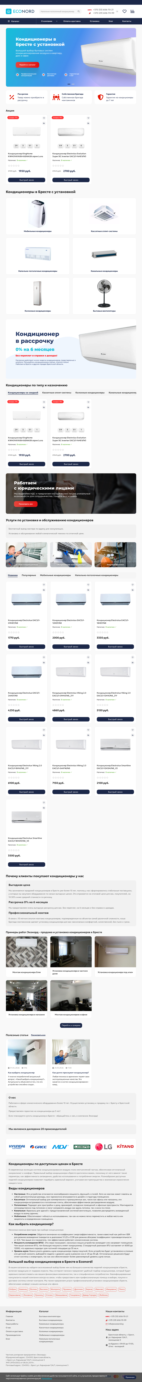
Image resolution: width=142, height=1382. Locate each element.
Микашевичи (61, 1295)
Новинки (13, 575)
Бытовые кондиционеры (50, 1320)
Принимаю (130, 1377)
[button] (10, 57)
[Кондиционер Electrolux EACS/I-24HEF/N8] (26, 672)
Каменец (23, 1289)
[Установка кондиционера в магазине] (26, 995)
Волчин (33, 1289)
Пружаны (67, 1289)
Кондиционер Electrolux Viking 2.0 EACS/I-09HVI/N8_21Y (69, 694)
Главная (9, 1316)
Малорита (55, 1289)
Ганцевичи (75, 1295)
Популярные (29, 575)
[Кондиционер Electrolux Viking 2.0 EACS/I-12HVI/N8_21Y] (115, 672)
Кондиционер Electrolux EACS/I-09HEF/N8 (24, 621)
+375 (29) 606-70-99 (103, 13)
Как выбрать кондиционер (21, 1072)
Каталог (44, 1311)
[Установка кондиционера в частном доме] (71, 951)
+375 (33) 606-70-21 (103, 9)
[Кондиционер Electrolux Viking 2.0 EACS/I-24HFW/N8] (71, 745)
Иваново (99, 1289)
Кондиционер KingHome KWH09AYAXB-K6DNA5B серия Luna (25, 155)
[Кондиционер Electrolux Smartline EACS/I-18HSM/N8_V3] (26, 817)
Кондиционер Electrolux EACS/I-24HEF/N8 (24, 694)
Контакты (126, 21)
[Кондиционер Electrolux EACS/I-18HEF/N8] (115, 599)
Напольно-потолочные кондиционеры (37, 271)
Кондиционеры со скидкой (23, 392)
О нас (8, 1327)
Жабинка (103, 1295)
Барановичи (14, 1295)
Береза (89, 1289)
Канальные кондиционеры (104, 271)
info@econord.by (116, 1324)
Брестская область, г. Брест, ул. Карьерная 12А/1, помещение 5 (121, 1337)
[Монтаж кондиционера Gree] (26, 951)
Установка (94, 21)
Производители (13, 1335)
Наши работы (12, 1324)
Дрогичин (78, 1289)
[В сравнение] (44, 123)
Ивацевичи (111, 1289)
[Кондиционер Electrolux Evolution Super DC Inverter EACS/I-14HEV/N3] (71, 133)
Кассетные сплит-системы (104, 231)
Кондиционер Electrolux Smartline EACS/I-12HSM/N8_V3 (114, 767)
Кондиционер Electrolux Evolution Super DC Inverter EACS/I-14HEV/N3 (69, 155)
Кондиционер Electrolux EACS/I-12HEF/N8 (68, 621)
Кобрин (12, 1289)
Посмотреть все (38, 1035)
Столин (49, 1295)
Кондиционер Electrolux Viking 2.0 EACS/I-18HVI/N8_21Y (25, 767)
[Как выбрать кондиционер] (26, 1052)
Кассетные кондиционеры (51, 1327)
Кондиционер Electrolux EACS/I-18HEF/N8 (113, 621)
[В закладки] (44, 118)
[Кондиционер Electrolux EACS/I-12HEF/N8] (71, 599)
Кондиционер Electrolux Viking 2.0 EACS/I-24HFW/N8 (69, 767)
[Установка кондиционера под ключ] (115, 951)
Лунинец (39, 1295)
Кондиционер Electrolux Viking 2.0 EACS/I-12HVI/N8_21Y (114, 694)
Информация (14, 1311)
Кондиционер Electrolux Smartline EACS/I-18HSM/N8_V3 (25, 839)
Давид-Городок (89, 1295)
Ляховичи (27, 1295)
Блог (111, 21)
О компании (46, 21)
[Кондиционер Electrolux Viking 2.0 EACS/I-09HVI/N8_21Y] (71, 672)
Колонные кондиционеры (38, 311)
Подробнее (47, 1378)
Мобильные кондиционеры (38, 231)
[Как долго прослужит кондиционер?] (71, 1052)
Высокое (44, 1289)
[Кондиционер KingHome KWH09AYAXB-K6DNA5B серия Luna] (26, 133)
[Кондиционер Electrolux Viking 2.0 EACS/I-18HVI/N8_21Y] (26, 745)
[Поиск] (78, 11)
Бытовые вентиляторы (104, 311)
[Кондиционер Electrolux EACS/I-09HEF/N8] (26, 599)
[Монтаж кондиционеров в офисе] (71, 995)
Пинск (122, 1289)
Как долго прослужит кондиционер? (70, 1072)
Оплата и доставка (71, 21)
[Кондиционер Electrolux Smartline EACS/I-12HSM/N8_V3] (115, 745)
